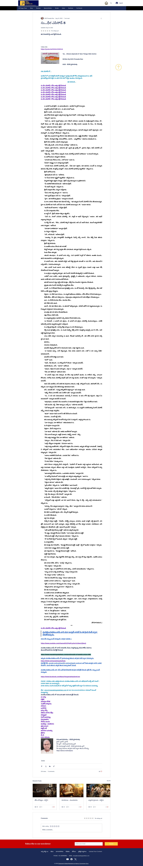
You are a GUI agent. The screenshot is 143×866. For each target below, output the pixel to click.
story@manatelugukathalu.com (81, 855)
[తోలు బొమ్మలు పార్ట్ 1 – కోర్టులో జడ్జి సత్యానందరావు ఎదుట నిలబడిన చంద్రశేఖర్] (45, 790)
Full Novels (79, 8)
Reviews (38, 8)
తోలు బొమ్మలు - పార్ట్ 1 (41, 800)
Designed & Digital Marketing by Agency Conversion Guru (73, 863)
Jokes (63, 8)
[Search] (111, 3)
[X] (75, 859)
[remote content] (55, 39)
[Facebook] (71, 859)
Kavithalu (70, 8)
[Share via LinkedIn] (50, 766)
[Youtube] (67, 859)
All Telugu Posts (23, 8)
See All (108, 780)
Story (31, 8)
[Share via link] (54, 766)
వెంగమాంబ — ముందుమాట (70, 800)
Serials (57, 8)
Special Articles (48, 8)
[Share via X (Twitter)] (46, 766)
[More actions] (101, 18)
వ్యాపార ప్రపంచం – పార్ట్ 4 (95, 800)
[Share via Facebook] (41, 766)
